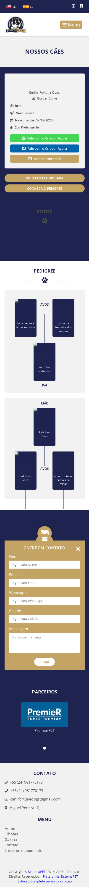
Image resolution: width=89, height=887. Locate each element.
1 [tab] (44, 748)
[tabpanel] (44, 714)
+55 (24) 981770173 (26, 782)
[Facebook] (81, 5)
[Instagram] (73, 5)
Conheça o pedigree (44, 188)
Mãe (44, 403)
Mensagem (18, 628)
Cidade (15, 610)
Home (10, 828)
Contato (11, 845)
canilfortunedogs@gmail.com (35, 799)
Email (13, 574)
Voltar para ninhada (44, 178)
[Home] (13, 24)
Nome (14, 556)
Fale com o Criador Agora (47, 138)
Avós (44, 304)
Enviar (44, 662)
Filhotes (11, 834)
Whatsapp (18, 592)
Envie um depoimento (23, 850)
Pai (44, 385)
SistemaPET (37, 871)
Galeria (11, 839)
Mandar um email (47, 159)
